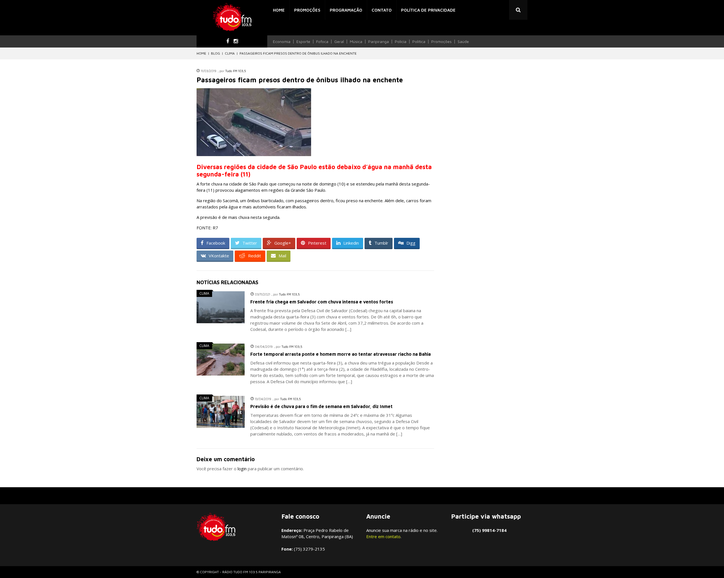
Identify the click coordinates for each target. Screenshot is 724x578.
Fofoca (322, 42)
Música (356, 42)
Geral (339, 42)
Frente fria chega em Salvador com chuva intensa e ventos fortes (321, 301)
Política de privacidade (428, 10)
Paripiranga (378, 42)
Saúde (463, 42)
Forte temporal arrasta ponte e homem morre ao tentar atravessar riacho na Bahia (340, 354)
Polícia (400, 42)
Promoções (307, 10)
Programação (346, 10)
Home (279, 10)
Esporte (303, 42)
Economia (281, 42)
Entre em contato (383, 536)
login (242, 468)
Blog (215, 53)
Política (418, 42)
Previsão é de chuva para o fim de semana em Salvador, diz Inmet (321, 406)
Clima (230, 53)
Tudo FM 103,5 (235, 71)
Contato (382, 10)
